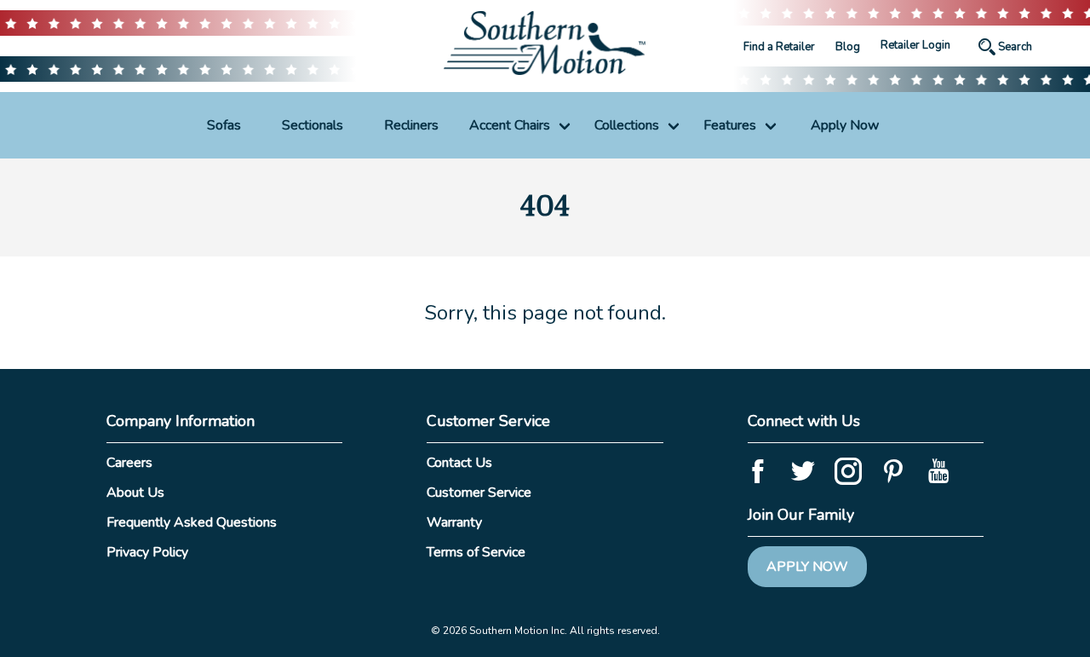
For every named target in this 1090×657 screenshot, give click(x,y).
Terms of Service (476, 552)
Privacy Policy (147, 552)
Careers (129, 462)
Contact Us (459, 462)
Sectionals (312, 125)
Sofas (224, 125)
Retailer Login (915, 45)
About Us (135, 492)
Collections (626, 125)
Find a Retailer (779, 47)
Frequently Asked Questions (191, 522)
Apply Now (845, 125)
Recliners (411, 125)
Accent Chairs (509, 125)
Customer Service (479, 492)
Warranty (454, 522)
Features (729, 125)
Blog (847, 47)
